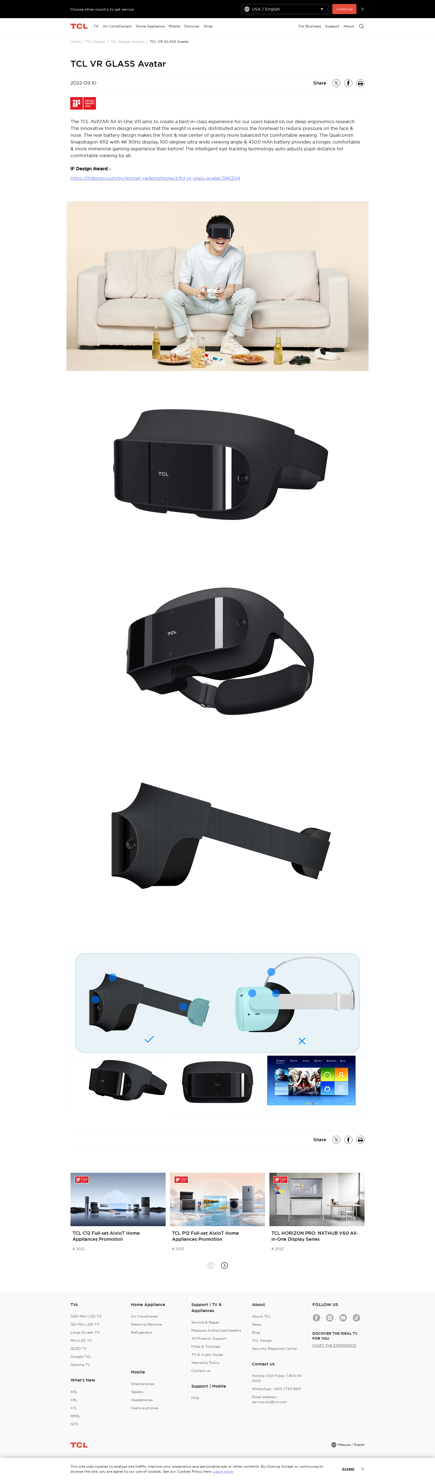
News (257, 1324)
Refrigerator (141, 1332)
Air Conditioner (144, 1316)
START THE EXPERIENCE (334, 1345)
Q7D (74, 1424)
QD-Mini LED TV (84, 1324)
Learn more (223, 1471)
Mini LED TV (81, 1340)
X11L (74, 1392)
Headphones (142, 1400)
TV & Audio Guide (207, 1354)
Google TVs (80, 1356)
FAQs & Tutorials (206, 1346)
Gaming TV (80, 1364)
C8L (74, 1400)
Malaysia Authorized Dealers (216, 1330)
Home (75, 41)
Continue (344, 9)
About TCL (261, 1316)
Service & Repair (205, 1322)
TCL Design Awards (128, 41)
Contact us (200, 1370)
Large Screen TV (85, 1332)
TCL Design (96, 41)
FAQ (195, 1398)
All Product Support (209, 1338)
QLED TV (78, 1348)
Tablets (137, 1392)
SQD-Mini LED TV (86, 1316)
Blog (256, 1332)
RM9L (75, 1416)
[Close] (362, 1469)
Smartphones (142, 1384)
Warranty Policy (205, 1362)
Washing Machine (146, 1324)
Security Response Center (274, 1348)
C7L (73, 1408)
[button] (224, 1265)
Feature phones (144, 1408)
